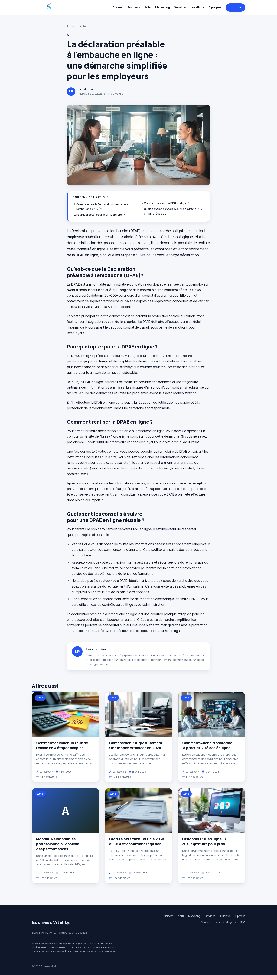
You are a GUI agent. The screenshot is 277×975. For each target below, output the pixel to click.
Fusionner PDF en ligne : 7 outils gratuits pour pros (204, 841)
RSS (242, 922)
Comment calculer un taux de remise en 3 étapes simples (62, 745)
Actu (147, 7)
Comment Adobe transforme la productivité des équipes (207, 745)
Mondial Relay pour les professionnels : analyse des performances (57, 844)
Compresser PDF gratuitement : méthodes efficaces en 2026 (135, 745)
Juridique (197, 7)
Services (180, 7)
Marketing (162, 7)
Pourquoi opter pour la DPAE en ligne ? (100, 214)
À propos (215, 7)
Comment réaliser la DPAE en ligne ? (167, 203)
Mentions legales (226, 922)
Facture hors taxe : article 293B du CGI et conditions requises (136, 841)
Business (133, 7)
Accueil (118, 7)
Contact (235, 7)
